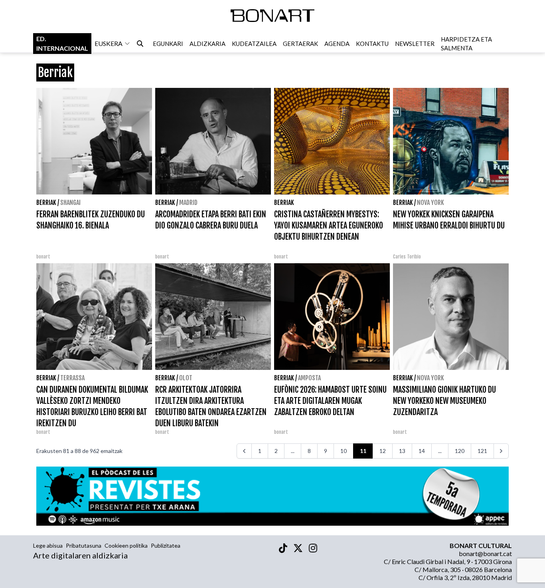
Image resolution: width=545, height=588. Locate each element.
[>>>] (501, 451)
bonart (43, 257)
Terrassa (72, 378)
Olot (185, 378)
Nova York (430, 203)
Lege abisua (48, 545)
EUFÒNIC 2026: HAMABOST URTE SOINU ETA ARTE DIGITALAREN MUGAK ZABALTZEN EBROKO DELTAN (330, 401)
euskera (108, 43)
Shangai (70, 203)
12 (382, 450)
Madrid (188, 203)
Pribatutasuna (83, 545)
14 (422, 450)
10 (343, 450)
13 (402, 450)
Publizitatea (165, 545)
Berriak (46, 203)
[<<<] (244, 451)
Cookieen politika (126, 545)
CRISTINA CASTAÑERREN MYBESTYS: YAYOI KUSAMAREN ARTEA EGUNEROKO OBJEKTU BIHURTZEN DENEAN (328, 225)
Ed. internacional (62, 43)
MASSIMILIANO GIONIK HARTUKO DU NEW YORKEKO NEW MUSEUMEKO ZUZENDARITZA (444, 401)
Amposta (309, 378)
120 (459, 450)
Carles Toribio (407, 257)
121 (482, 450)
